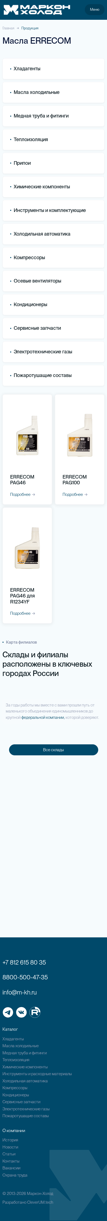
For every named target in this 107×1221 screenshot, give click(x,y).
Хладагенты (13, 1038)
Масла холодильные (20, 1045)
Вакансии (11, 1168)
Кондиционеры (30, 304)
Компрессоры (29, 257)
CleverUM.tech (40, 1202)
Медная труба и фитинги (24, 1052)
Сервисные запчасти (21, 1101)
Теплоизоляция (31, 139)
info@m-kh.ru (19, 992)
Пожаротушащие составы (43, 375)
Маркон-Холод (40, 1193)
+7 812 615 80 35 (24, 962)
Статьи (8, 1154)
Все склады (53, 749)
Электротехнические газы (43, 351)
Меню (94, 9)
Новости (10, 1147)
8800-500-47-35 (25, 977)
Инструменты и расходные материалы (37, 1073)
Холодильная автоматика (25, 1080)
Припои (22, 163)
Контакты (10, 1161)
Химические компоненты (25, 1066)
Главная (8, 28)
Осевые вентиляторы (37, 281)
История (10, 1140)
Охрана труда (14, 1175)
